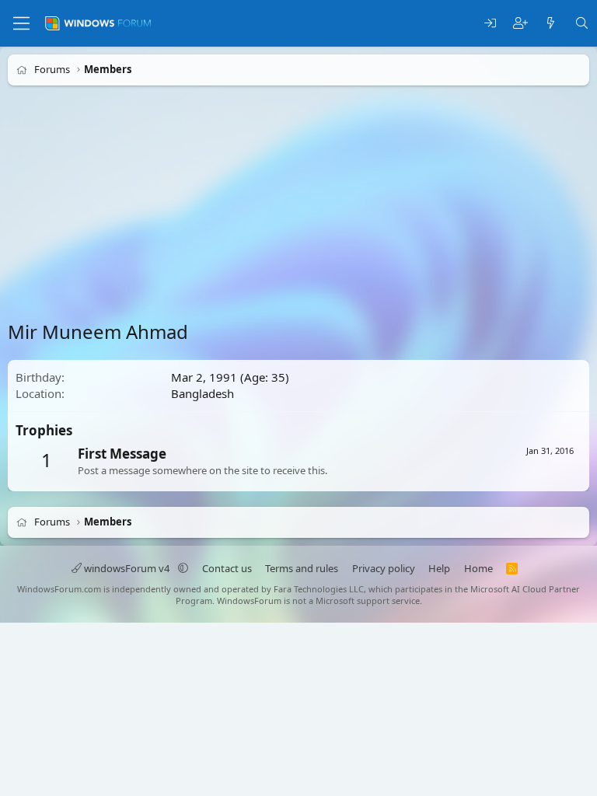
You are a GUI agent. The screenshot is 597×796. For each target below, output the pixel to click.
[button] (183, 568)
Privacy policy (383, 568)
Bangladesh (202, 393)
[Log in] (490, 23)
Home (478, 568)
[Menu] (21, 23)
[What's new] (551, 23)
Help (439, 568)
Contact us (227, 568)
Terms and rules (301, 568)
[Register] (520, 23)
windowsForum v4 (127, 568)
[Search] (582, 23)
